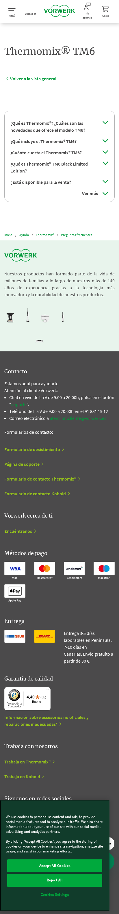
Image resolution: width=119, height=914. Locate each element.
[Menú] (47, 690)
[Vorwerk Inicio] (59, 11)
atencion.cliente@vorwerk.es (78, 418)
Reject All (55, 880)
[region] (54, 855)
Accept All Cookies (54, 865)
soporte (19, 404)
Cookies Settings (55, 894)
